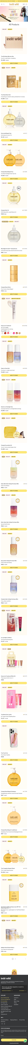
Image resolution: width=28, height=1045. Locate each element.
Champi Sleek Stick (4, 1007)
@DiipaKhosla (3, 982)
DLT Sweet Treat (4, 1002)
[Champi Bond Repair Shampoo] (14, 776)
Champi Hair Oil (4, 1014)
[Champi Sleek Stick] (14, 272)
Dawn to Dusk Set (4, 1004)
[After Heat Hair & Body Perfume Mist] (14, 507)
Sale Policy (3, 1021)
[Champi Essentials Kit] (14, 430)
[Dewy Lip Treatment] (14, 310)
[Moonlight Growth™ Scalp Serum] (14, 233)
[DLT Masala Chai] (17, 333)
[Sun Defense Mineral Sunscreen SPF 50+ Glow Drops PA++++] (14, 891)
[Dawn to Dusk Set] (14, 353)
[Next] (21, 959)
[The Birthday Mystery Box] (14, 41)
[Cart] (26, 4)
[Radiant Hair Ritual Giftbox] (14, 932)
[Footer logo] (6, 978)
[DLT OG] (11, 333)
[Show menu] (1, 4)
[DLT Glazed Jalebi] (20, 333)
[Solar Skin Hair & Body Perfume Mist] (14, 468)
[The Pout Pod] (14, 738)
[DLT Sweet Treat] (8, 333)
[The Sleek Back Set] (14, 79)
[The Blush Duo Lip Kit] (14, 699)
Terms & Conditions (4, 1019)
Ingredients (16, 1004)
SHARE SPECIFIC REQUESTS (6, 990)
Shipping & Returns (13, 1019)
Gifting (15, 1002)
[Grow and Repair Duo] (14, 118)
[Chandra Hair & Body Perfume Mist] (14, 584)
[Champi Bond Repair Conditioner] (14, 814)
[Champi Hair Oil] (14, 195)
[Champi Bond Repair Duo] (14, 156)
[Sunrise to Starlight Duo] (14, 391)
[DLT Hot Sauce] (5, 333)
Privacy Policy (22, 1019)
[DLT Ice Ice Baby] (2, 333)
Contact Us (16, 997)
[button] (23, 133)
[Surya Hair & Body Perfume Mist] (14, 545)
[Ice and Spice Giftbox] (14, 622)
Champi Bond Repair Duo (6, 1009)
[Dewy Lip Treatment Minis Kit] (14, 661)
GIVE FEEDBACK (22, 990)
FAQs (15, 999)
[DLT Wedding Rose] (14, 333)
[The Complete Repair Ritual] (14, 853)
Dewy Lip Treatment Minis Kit (6, 1006)
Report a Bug (16, 1001)
